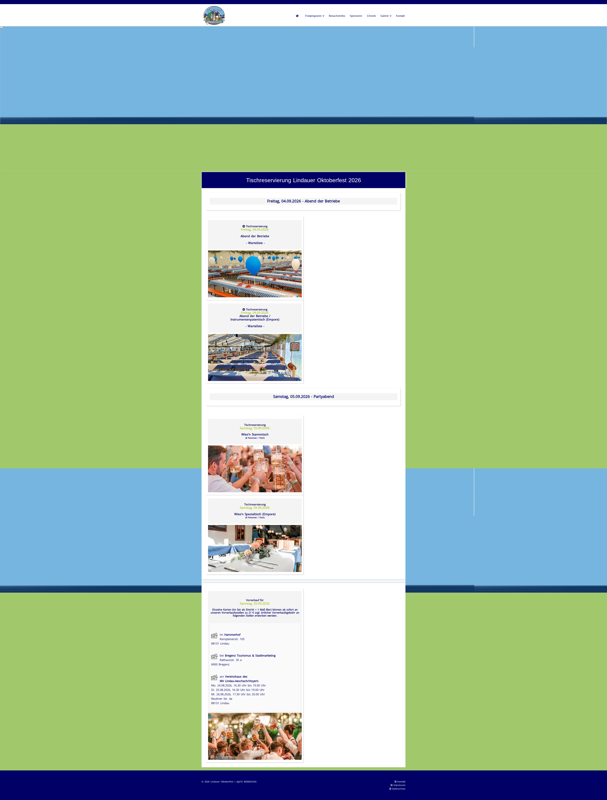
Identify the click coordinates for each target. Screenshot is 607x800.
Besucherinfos (337, 16)
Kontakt (400, 16)
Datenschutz (398, 788)
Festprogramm (313, 16)
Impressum (398, 785)
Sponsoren (356, 16)
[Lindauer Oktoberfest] (298, 16)
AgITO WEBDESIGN (246, 781)
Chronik (371, 16)
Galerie (384, 16)
